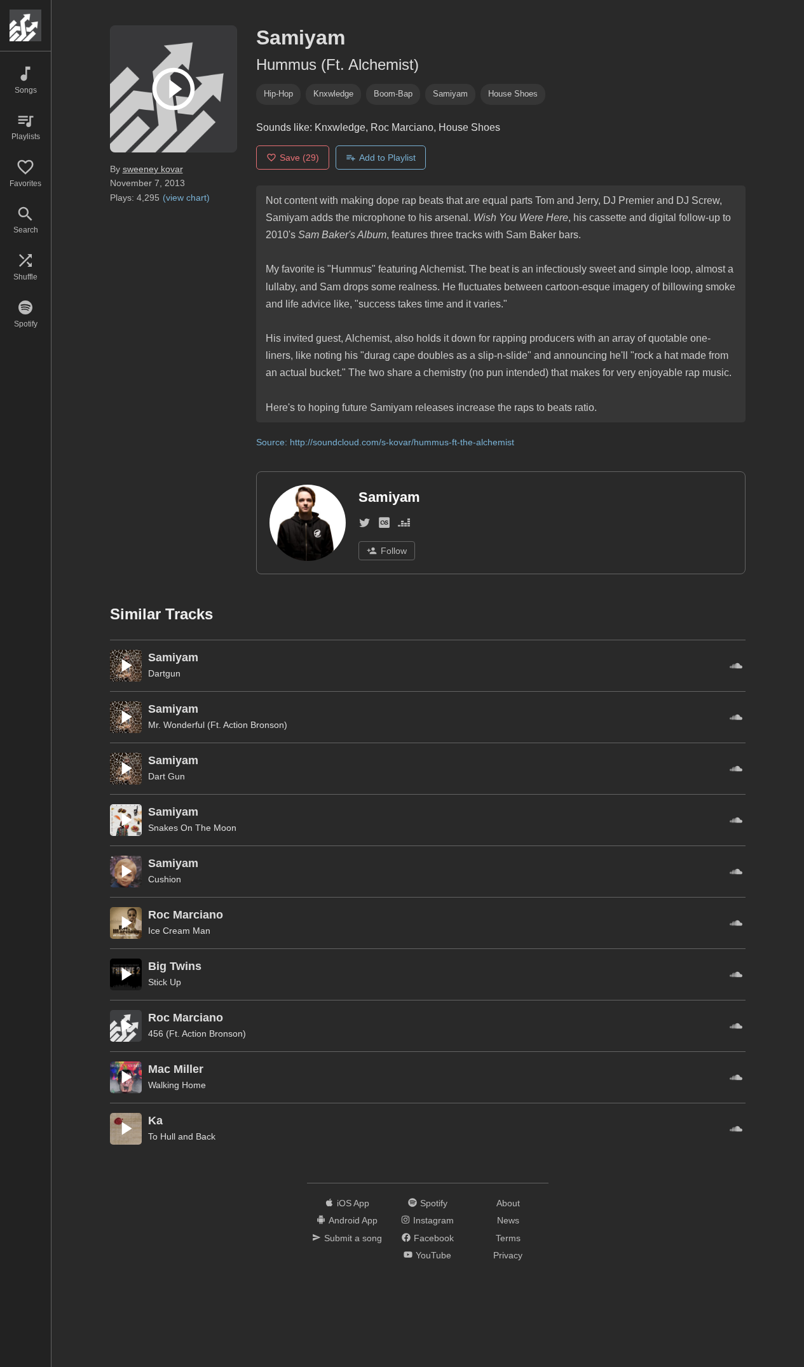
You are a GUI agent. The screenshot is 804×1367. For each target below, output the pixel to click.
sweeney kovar (153, 169)
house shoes (513, 93)
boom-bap (393, 93)
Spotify (433, 1203)
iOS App (353, 1203)
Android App (353, 1220)
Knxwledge (333, 93)
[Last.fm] (384, 525)
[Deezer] (404, 525)
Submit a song (353, 1238)
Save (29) (299, 157)
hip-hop (278, 93)
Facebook (434, 1238)
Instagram (433, 1220)
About (508, 1203)
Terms (508, 1238)
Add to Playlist (387, 157)
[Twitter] (364, 525)
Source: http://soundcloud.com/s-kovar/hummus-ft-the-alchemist (385, 442)
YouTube (433, 1255)
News (508, 1220)
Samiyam (450, 93)
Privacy (507, 1255)
